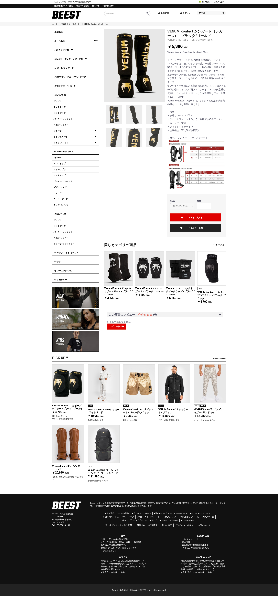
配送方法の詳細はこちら (114, 572)
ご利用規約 (140, 525)
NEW (200, 289)
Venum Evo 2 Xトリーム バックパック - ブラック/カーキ (103, 471)
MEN (90, 406)
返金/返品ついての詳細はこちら (197, 572)
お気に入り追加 (196, 228)
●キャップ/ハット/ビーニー (134, 520)
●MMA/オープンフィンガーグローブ (170, 513)
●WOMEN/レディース (189, 517)
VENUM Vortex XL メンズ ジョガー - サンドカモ (209, 411)
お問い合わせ (204, 525)
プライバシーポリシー (185, 525)
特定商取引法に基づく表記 (160, 525)
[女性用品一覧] (75, 319)
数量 (199, 200)
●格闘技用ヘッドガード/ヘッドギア (117, 517)
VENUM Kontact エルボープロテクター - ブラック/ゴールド (68, 407)
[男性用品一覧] (75, 297)
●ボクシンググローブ (141, 513)
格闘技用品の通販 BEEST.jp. (136, 590)
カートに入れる (196, 217)
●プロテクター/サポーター (70, 24)
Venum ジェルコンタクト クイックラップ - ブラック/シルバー (180, 291)
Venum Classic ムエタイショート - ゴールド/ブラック (138, 411)
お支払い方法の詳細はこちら (196, 548)
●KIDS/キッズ (208, 517)
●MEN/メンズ (170, 517)
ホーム (54, 24)
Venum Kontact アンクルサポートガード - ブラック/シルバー (118, 291)
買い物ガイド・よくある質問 (212, 2)
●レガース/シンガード (200, 513)
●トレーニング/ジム (169, 520)
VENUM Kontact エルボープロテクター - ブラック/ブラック (211, 295)
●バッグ (153, 520)
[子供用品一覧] (75, 341)
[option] (134, 65)
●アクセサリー (187, 520)
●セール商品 (123, 513)
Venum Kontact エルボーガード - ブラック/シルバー (149, 290)
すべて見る (220, 245)
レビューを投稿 (117, 326)
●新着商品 (110, 513)
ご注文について (110, 551)
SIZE (172, 200)
